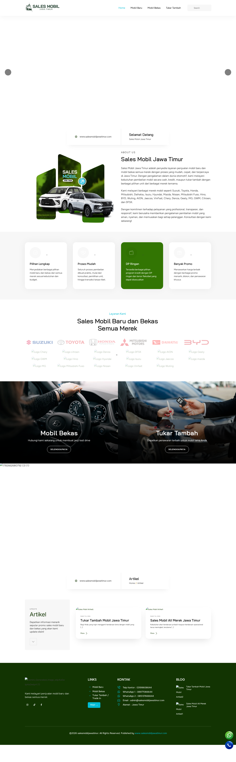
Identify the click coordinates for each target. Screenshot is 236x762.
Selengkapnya (59, 449)
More (82, 633)
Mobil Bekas (154, 7)
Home (121, 7)
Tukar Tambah (173, 7)
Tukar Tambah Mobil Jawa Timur (104, 620)
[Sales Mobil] (42, 10)
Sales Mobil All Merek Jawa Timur (175, 620)
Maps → (94, 705)
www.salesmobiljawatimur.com (151, 733)
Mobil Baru (136, 7)
